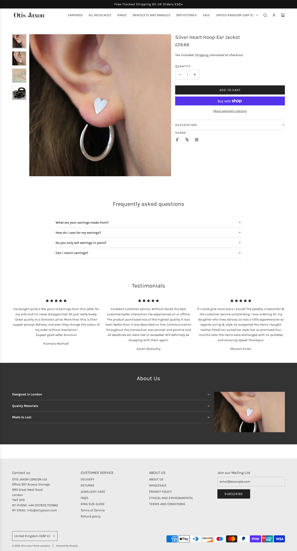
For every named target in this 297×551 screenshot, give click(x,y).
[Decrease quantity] (179, 74)
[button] (32, 105)
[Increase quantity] (194, 74)
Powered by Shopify (67, 545)
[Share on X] (186, 140)
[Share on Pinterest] (196, 140)
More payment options (230, 111)
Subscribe (233, 494)
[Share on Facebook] (177, 140)
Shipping (202, 55)
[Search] (265, 15)
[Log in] (274, 15)
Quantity (183, 66)
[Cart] (282, 15)
